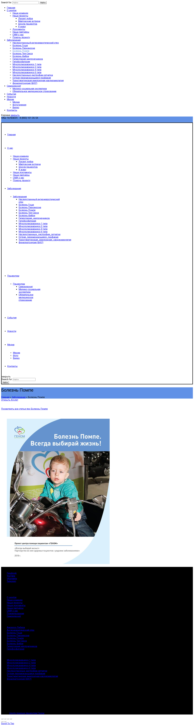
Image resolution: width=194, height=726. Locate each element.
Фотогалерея (19, 104)
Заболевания (14, 40)
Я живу (22, 26)
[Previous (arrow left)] (2, 721)
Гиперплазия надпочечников (27, 59)
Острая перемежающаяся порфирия (31, 78)
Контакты (12, 110)
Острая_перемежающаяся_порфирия (38, 237)
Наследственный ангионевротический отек (35, 42)
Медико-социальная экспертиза (29, 88)
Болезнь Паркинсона (23, 48)
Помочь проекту (21, 37)
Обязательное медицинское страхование (34, 91)
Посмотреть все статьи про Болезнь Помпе (24, 408)
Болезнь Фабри (20, 56)
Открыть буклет (9, 400)
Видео (15, 107)
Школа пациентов (27, 24)
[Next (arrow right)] (5, 721)
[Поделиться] (5, 718)
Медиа (10, 99)
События (11, 94)
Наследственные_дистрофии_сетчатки (39, 234)
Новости (11, 96)
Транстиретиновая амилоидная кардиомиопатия (38, 80)
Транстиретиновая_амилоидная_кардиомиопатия (45, 239)
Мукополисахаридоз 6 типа (26, 72)
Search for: (6, 2)
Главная (11, 7)
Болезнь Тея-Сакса (22, 53)
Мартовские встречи (29, 21)
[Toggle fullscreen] (8, 718)
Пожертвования (15, 613)
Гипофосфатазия (21, 61)
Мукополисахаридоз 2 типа (26, 67)
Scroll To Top (7, 723)
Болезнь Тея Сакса (17, 641)
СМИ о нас (18, 34)
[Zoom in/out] (11, 718)
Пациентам (13, 276)
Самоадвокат (14, 86)
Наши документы (22, 172)
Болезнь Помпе (20, 51)
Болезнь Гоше (20, 45)
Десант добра (25, 18)
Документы (18, 29)
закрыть (15, 115)
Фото (15, 355)
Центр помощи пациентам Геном (26, 713)
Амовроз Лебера (16, 627)
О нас (10, 148)
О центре (11, 10)
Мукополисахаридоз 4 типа (26, 69)
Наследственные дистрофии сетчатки (32, 75)
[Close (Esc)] (2, 718)
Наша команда (20, 13)
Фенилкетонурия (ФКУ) (24, 83)
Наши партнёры (20, 32)
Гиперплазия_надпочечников (34, 218)
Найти (42, 3)
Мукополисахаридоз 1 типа (26, 64)
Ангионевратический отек (20, 630)
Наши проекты (20, 15)
